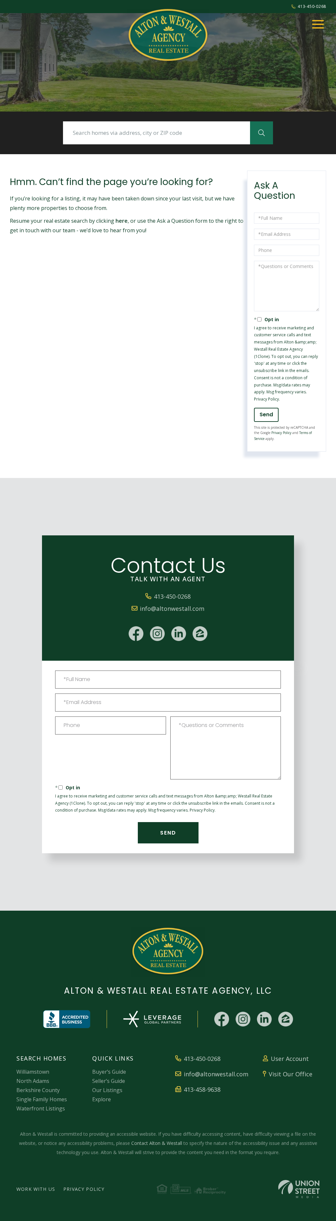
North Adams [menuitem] (32, 1081)
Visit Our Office (290, 1074)
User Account (290, 1059)
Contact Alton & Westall (156, 1143)
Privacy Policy (266, 399)
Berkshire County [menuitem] (38, 1090)
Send (266, 414)
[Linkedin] (178, 633)
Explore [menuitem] (101, 1099)
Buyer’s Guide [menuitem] (109, 1071)
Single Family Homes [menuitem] (41, 1099)
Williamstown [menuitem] (32, 1071)
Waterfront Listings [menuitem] (40, 1108)
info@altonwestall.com (172, 608)
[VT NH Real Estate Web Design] (299, 1189)
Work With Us (35, 1189)
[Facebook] (136, 633)
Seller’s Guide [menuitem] (108, 1081)
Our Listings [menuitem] (107, 1090)
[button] (261, 132)
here (122, 220)
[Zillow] (200, 633)
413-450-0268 (312, 6)
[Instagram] (157, 633)
